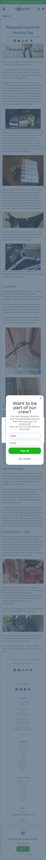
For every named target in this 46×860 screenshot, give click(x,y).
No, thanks (25, 459)
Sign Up (24, 451)
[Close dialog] (41, 398)
